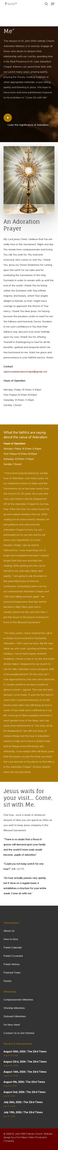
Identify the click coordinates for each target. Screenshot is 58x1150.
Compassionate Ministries (18, 999)
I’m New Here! (12, 1024)
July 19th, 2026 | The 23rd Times (23, 1112)
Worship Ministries (14, 1007)
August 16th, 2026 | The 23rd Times (25, 1071)
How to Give (11, 939)
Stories (8, 980)
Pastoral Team (12, 972)
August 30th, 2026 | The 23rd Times (25, 1051)
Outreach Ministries (15, 1016)
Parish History (12, 964)
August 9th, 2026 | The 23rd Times (24, 1081)
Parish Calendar (13, 947)
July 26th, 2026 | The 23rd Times (23, 1102)
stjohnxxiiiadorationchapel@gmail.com (25, 371)
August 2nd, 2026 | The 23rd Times (25, 1092)
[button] (52, 3)
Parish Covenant (13, 955)
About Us (9, 930)
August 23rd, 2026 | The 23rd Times (25, 1061)
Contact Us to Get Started (19, 1033)
